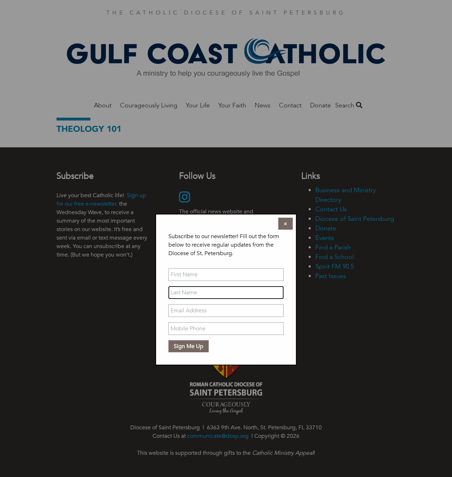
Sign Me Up (188, 346)
